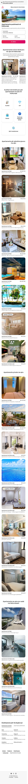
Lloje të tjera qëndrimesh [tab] (19, 725)
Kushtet (16, 777)
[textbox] (7, 37)
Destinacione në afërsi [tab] (7, 725)
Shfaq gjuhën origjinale (8, 3)
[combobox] (13, 33)
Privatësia (11, 777)
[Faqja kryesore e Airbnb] (3, 7)
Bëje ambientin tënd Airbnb (18, 7)
